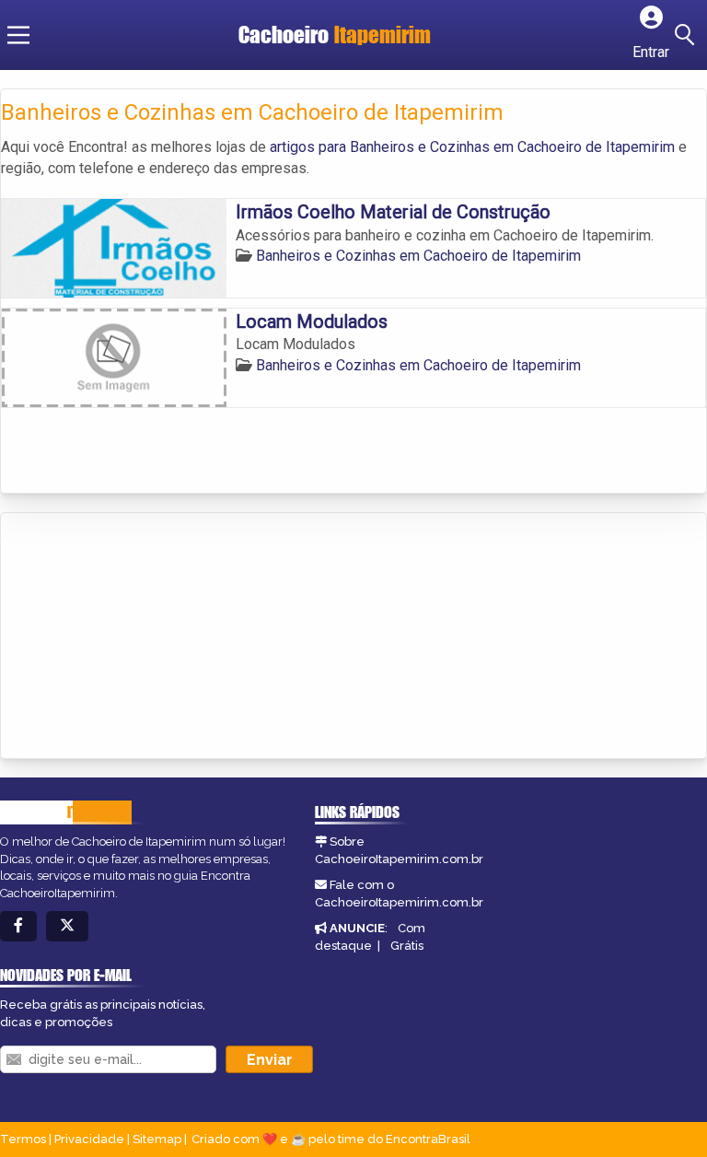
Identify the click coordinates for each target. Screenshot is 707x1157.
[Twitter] (67, 926)
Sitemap (157, 1139)
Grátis (406, 945)
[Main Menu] (18, 35)
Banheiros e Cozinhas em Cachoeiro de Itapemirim (418, 255)
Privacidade (89, 1139)
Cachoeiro (334, 34)
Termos (23, 1139)
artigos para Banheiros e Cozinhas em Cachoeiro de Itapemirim (472, 147)
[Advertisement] (139, 637)
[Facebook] (18, 926)
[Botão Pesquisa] (687, 35)
